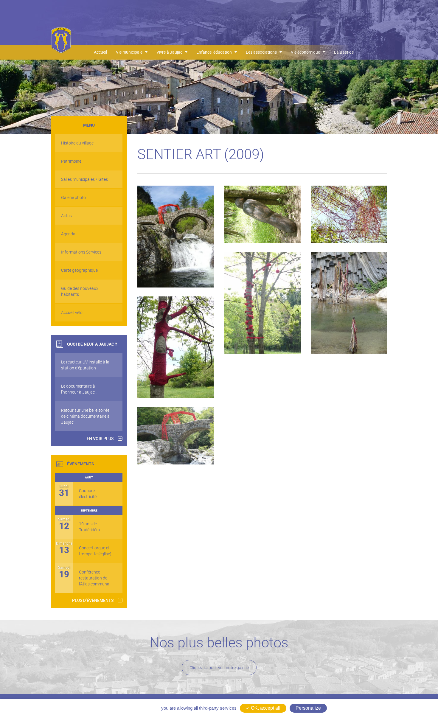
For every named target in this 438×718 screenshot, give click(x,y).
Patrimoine (71, 161)
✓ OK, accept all (263, 708)
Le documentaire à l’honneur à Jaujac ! (79, 389)
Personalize (308, 708)
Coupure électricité (88, 493)
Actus (66, 215)
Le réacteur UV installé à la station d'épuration (85, 365)
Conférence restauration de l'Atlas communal (94, 578)
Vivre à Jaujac (170, 52)
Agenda (68, 234)
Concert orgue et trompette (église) (95, 551)
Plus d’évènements (93, 600)
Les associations (262, 52)
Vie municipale (130, 52)
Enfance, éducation (215, 52)
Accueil (100, 52)
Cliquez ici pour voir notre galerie (219, 667)
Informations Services (81, 252)
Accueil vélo (72, 312)
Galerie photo (73, 197)
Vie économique (307, 52)
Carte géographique (79, 270)
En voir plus (100, 438)
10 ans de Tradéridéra (89, 526)
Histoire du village (77, 143)
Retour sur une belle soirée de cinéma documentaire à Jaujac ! (85, 416)
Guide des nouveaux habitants (79, 291)
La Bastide (344, 52)
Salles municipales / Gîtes (84, 179)
